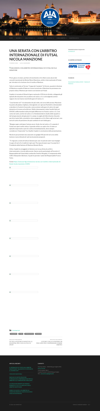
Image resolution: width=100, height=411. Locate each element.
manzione (38, 333)
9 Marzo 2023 (13, 63)
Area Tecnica (29, 38)
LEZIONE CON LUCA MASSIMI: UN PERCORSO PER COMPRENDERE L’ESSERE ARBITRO (49, 342)
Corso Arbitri (61, 38)
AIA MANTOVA (18, 404)
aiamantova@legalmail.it (47, 373)
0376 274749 (41, 368)
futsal (21, 333)
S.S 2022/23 (71, 51)
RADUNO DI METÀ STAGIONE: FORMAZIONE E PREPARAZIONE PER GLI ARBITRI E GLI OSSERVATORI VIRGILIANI (21, 378)
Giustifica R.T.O (74, 38)
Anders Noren (82, 404)
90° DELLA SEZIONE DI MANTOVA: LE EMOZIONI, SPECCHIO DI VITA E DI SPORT (20, 342)
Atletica (49, 38)
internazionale (29, 333)
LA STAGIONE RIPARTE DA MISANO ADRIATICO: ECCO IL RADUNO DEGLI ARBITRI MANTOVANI (20, 385)
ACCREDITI (41, 38)
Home (11, 38)
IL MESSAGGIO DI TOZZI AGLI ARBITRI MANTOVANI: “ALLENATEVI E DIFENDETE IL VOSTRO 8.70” (21, 369)
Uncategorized (16, 330)
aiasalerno (14, 333)
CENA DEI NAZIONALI (15, 374)
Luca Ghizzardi (25, 63)
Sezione (18, 38)
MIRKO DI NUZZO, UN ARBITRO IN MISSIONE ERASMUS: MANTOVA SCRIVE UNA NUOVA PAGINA (20, 391)
